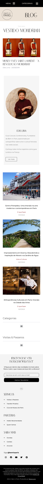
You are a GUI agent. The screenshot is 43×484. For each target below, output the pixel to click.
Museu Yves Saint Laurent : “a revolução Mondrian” (21, 62)
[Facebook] (11, 457)
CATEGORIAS (27, 3)
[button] (37, 3)
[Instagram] (6, 457)
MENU (8, 3)
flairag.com (32, 479)
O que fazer (21, 212)
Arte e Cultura (21, 259)
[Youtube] (16, 457)
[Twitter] (21, 457)
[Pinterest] (27, 457)
